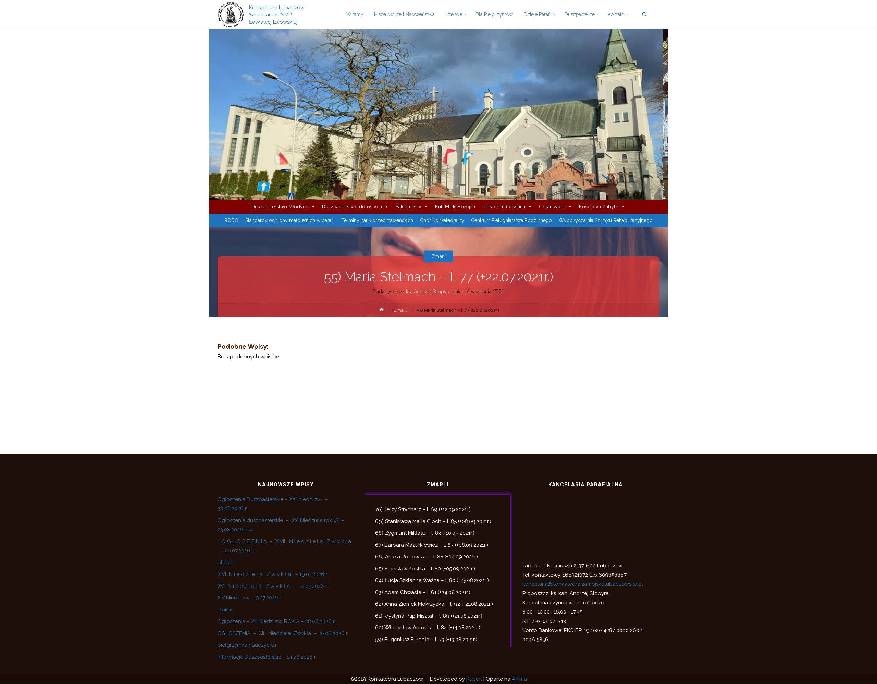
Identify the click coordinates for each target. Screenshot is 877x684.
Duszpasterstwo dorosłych (352, 206)
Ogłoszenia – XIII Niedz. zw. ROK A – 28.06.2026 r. (276, 621)
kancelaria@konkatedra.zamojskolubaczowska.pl (582, 584)
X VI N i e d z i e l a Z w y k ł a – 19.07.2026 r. (273, 574)
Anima (519, 679)
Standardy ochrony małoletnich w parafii (290, 220)
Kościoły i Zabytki (599, 206)
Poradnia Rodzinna (504, 206)
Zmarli (439, 256)
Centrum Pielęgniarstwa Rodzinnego (511, 220)
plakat (225, 562)
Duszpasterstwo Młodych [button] (279, 206)
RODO (231, 220)
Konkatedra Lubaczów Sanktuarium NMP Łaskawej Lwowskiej (277, 14)
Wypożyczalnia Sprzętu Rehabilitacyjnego (606, 220)
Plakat (225, 610)
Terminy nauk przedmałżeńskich (377, 220)
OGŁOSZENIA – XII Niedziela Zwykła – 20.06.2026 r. (283, 633)
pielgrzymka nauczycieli (247, 645)
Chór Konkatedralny (442, 220)
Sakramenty (408, 206)
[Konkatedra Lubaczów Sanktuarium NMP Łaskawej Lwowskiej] (231, 14)
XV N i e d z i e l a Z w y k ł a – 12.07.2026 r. (273, 586)
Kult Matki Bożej (452, 206)
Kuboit (474, 679)
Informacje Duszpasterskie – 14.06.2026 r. (267, 657)
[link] (644, 15)
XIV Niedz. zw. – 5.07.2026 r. (250, 598)
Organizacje (552, 206)
